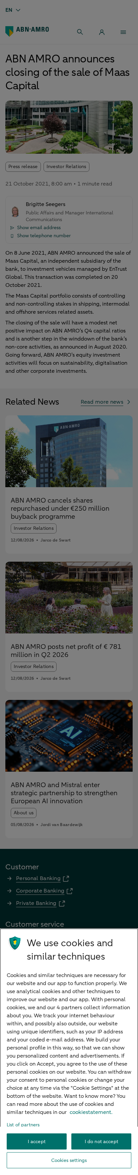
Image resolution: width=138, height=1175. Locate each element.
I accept (37, 1141)
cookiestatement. (91, 1112)
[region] (69, 1051)
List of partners (23, 1125)
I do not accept (101, 1141)
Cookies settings (69, 1160)
